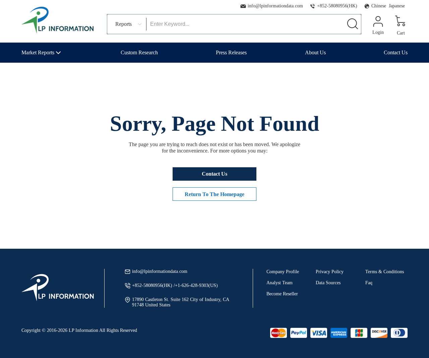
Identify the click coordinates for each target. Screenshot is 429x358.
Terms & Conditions (384, 271)
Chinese (378, 5)
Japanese (397, 5)
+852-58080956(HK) (337, 5)
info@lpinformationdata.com (275, 5)
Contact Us (396, 52)
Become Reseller (282, 293)
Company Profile (282, 271)
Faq (368, 282)
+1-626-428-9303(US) (196, 285)
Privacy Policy (330, 271)
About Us (315, 52)
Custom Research (139, 52)
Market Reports (37, 52)
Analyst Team (279, 282)
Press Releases (231, 52)
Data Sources (328, 282)
